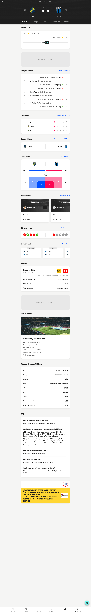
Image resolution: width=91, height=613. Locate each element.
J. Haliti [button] (32, 34)
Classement (55, 22)
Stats (44, 22)
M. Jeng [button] (58, 107)
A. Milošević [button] (27, 219)
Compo (35, 22)
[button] (29, 207)
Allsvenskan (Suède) (61, 375)
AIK (31, 130)
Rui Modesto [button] (57, 219)
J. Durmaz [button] (33, 81)
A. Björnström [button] (34, 96)
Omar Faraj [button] (33, 92)
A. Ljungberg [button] (57, 85)
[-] (87, 603)
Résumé (25, 22)
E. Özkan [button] (58, 88)
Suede (66, 397)
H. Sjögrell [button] (57, 77)
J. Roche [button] (58, 37)
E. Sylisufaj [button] (57, 99)
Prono (66, 22)
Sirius (32, 126)
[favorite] (89, 2)
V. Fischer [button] (33, 103)
